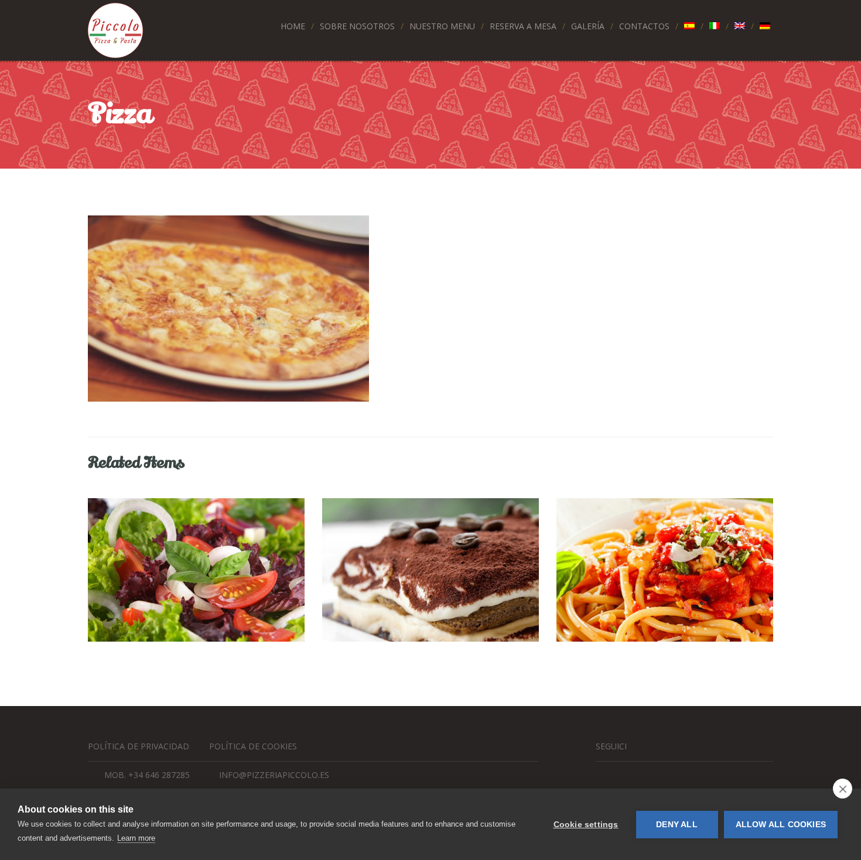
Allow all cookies (781, 824)
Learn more (136, 838)
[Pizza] (430, 308)
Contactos (644, 26)
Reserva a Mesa (523, 26)
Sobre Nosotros (357, 26)
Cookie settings (586, 824)
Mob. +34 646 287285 (147, 774)
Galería (587, 26)
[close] (842, 789)
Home (293, 26)
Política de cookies (253, 746)
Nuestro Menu (442, 26)
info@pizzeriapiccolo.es (274, 774)
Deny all (677, 824)
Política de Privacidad (138, 746)
